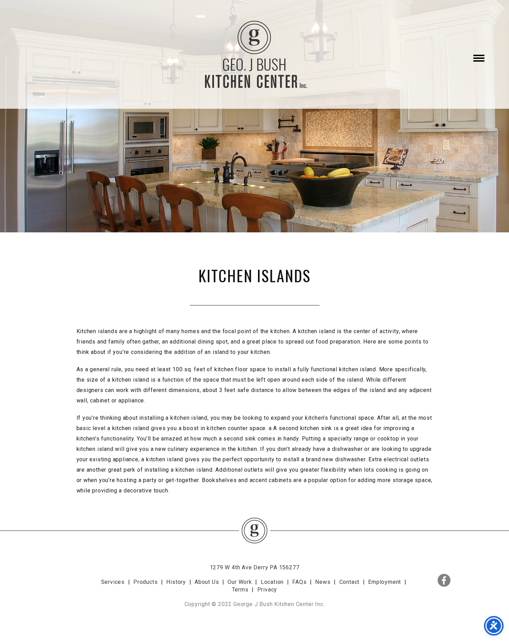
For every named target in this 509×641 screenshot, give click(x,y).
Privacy (267, 589)
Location (272, 582)
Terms (240, 589)
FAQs (299, 582)
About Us (207, 582)
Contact (349, 582)
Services (113, 582)
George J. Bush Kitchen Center (254, 54)
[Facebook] (432, 572)
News (322, 582)
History (176, 582)
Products (145, 582)
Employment (384, 582)
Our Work (239, 582)
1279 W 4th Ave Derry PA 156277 (255, 567)
